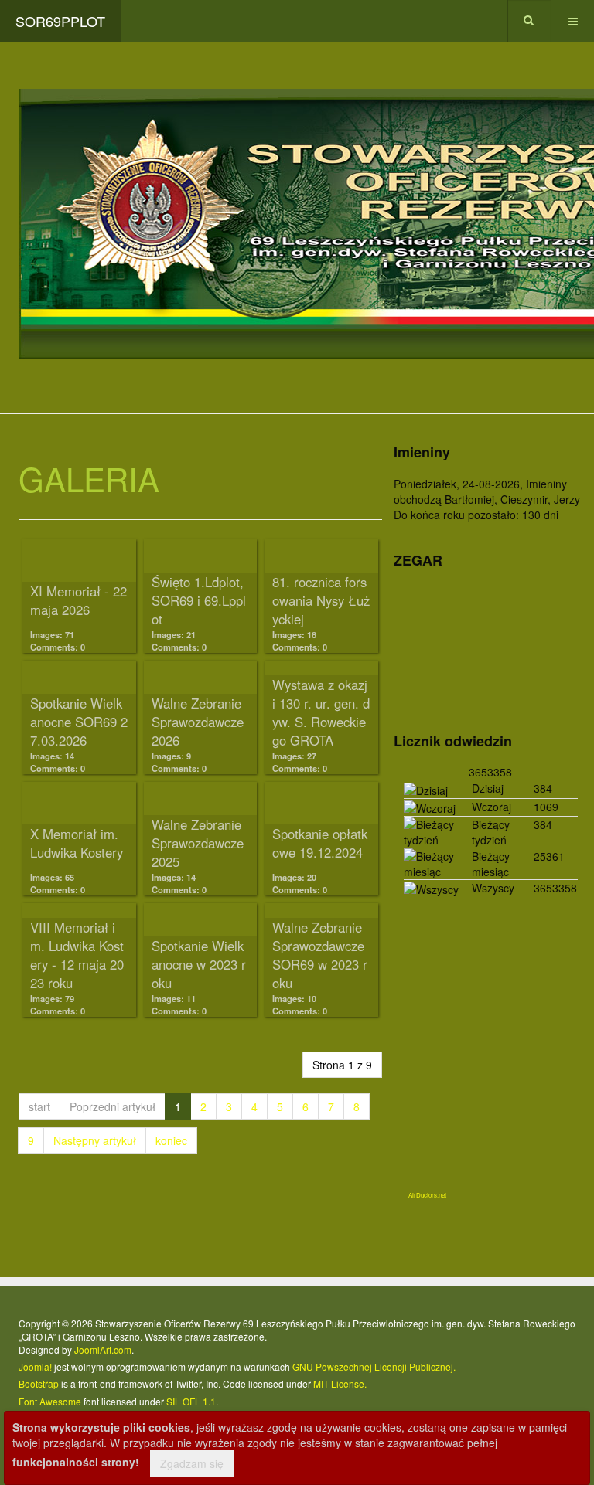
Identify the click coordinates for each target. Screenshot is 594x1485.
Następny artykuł (94, 1140)
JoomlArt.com (102, 1349)
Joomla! (35, 1366)
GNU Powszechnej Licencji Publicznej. (374, 1366)
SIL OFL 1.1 (191, 1401)
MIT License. (340, 1383)
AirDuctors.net (427, 1195)
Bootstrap (39, 1383)
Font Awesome (50, 1401)
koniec (171, 1140)
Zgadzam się (192, 1463)
